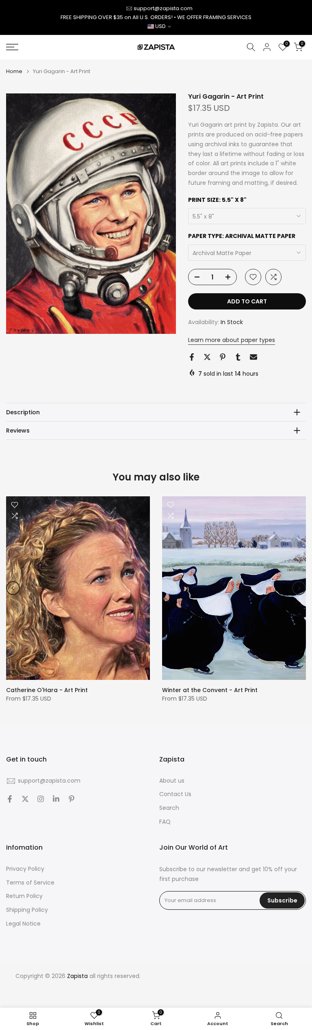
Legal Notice (23, 924)
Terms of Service (30, 883)
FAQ (165, 822)
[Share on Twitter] (207, 357)
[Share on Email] (253, 357)
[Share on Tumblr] (238, 357)
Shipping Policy (27, 910)
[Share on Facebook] (191, 357)
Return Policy (24, 896)
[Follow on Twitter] (25, 799)
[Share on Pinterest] (222, 357)
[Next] (299, 588)
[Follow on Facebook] (9, 799)
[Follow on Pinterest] (71, 799)
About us (171, 781)
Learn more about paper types (231, 340)
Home (14, 71)
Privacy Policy (25, 869)
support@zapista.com (163, 8)
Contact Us (175, 794)
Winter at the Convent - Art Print (210, 690)
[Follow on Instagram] (40, 799)
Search (169, 808)
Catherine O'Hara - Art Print (47, 690)
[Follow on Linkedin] (56, 799)
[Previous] (13, 588)
